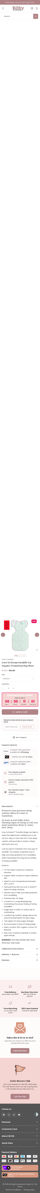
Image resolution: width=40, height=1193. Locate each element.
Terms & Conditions (13, 1190)
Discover (6, 1122)
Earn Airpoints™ (15, 1169)
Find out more (12, 784)
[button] (4, 8)
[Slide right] (37, 635)
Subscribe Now (20, 1050)
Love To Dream (8, 659)
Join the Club (20, 1096)
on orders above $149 (15, 774)
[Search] (35, 16)
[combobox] (20, 16)
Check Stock (27, 727)
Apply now (11, 1176)
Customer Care (9, 1129)
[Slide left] (3, 635)
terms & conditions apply (16, 794)
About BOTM (8, 1136)
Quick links (7, 1143)
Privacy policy (29, 1190)
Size (3, 675)
